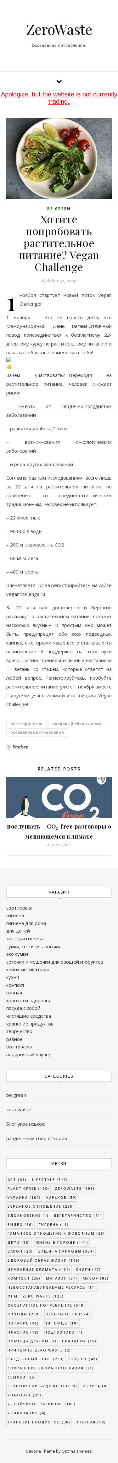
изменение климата (39, 1269)
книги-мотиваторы (27, 969)
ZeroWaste (59, 29)
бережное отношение (41, 1206)
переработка (68, 1314)
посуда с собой (23, 1008)
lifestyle (50, 1179)
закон (20, 1251)
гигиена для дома (26, 923)
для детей (18, 930)
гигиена (15, 915)
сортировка (19, 908)
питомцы (61, 1323)
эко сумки (17, 954)
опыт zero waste (36, 1296)
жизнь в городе (62, 1242)
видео (20, 1224)
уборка (95, 1386)
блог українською (26, 1124)
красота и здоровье (29, 1000)
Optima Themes (77, 1451)
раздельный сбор (36, 1359)
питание (23, 1323)
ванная (14, 992)
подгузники (63, 1332)
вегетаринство (26, 723)
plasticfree (28, 1188)
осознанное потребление (37, 732)
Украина (24, 1197)
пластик (23, 1332)
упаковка (25, 1395)
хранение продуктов (29, 1023)
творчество (19, 1031)
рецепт (84, 1359)
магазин (61, 1278)
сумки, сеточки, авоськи (33, 946)
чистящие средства (28, 1016)
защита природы (66, 1251)
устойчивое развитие (42, 1403)
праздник (79, 1341)
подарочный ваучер (29, 1054)
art (17, 1179)
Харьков (61, 1197)
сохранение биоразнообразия (51, 1368)
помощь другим (32, 1341)
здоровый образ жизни (76, 723)
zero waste (18, 1109)
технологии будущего (42, 1386)
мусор (96, 1278)
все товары (19, 1046)
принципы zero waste (39, 1350)
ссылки (22, 1377)
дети (19, 1242)
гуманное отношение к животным (56, 1233)
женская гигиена (25, 938)
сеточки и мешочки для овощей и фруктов (54, 962)
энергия (91, 1422)
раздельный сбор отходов (36, 1138)
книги (88, 1269)
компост (15, 985)
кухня (12, 977)
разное (14, 1039)
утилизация (27, 1413)
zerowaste (75, 1188)
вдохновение (28, 1215)
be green (59, 208)
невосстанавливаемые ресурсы (52, 1287)
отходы (24, 1314)
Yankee (21, 747)
